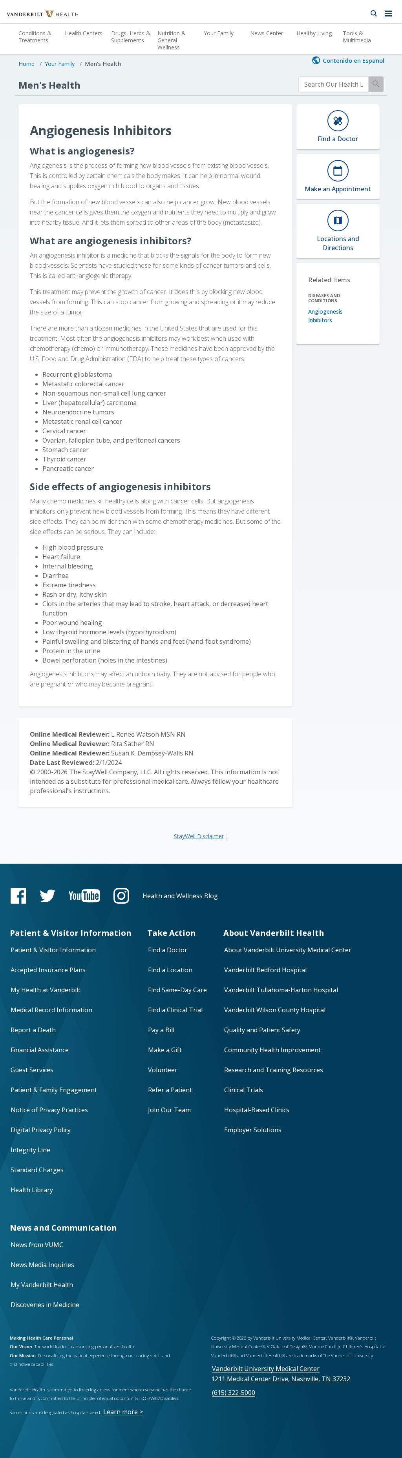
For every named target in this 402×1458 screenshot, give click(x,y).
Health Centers (83, 33)
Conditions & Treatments (34, 36)
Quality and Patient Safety (262, 1030)
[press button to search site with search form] (373, 12)
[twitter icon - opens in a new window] (47, 896)
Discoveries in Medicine (45, 1304)
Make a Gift (165, 1050)
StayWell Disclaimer (199, 836)
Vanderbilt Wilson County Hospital (274, 1010)
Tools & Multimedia (357, 36)
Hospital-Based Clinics (256, 1110)
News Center (266, 33)
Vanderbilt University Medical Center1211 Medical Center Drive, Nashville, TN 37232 (280, 1373)
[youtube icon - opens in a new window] (84, 895)
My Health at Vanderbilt (45, 990)
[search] (333, 84)
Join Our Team (169, 1110)
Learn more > (123, 1411)
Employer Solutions (252, 1130)
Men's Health (103, 63)
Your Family (219, 33)
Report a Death (33, 1030)
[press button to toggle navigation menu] (390, 12)
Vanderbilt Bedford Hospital (265, 970)
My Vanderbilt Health (42, 1284)
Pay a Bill (161, 1030)
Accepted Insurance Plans (48, 970)
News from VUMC (37, 1244)
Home (26, 63)
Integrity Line (30, 1150)
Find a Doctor (167, 950)
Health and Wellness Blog (180, 896)
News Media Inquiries (42, 1264)
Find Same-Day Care (177, 990)
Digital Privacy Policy (41, 1130)
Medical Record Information (51, 1010)
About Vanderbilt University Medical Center (287, 950)
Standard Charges (37, 1170)
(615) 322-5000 (233, 1392)
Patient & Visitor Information (53, 950)
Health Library (32, 1190)
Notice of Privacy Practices (49, 1110)
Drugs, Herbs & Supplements (130, 36)
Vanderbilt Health (34, 17)
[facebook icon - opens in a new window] (18, 895)
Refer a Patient (170, 1090)
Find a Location (170, 970)
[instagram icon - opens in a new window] (121, 895)
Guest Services (32, 1070)
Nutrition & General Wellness (171, 40)
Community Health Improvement (272, 1050)
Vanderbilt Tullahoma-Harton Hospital (281, 990)
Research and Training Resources (273, 1070)
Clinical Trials (243, 1090)
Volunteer (162, 1070)
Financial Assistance (40, 1050)
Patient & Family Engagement (54, 1090)
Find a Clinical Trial (175, 1010)
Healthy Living (314, 33)
